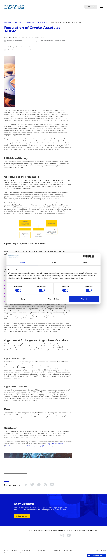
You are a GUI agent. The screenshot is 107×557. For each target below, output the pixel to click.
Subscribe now (21, 516)
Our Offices (72, 531)
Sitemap (23, 553)
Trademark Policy (10, 553)
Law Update (29, 22)
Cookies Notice (55, 550)
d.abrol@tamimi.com (14, 41)
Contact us (91, 531)
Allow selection (53, 299)
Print (16, 471)
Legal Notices (40, 550)
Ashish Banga (30, 446)
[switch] (42, 290)
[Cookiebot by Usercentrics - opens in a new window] (84, 256)
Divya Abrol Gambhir (12, 38)
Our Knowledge (58, 531)
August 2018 (42, 22)
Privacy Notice (26, 550)
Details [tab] (53, 262)
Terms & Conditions (10, 550)
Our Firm (33, 531)
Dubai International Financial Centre (52, 41)
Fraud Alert (68, 550)
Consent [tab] (22, 262)
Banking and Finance (36, 38)
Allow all (84, 299)
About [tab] (85, 262)
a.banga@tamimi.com (44, 446)
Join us (82, 531)
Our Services (44, 531)
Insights (18, 22)
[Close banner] (98, 256)
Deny (23, 299)
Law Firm (7, 22)
